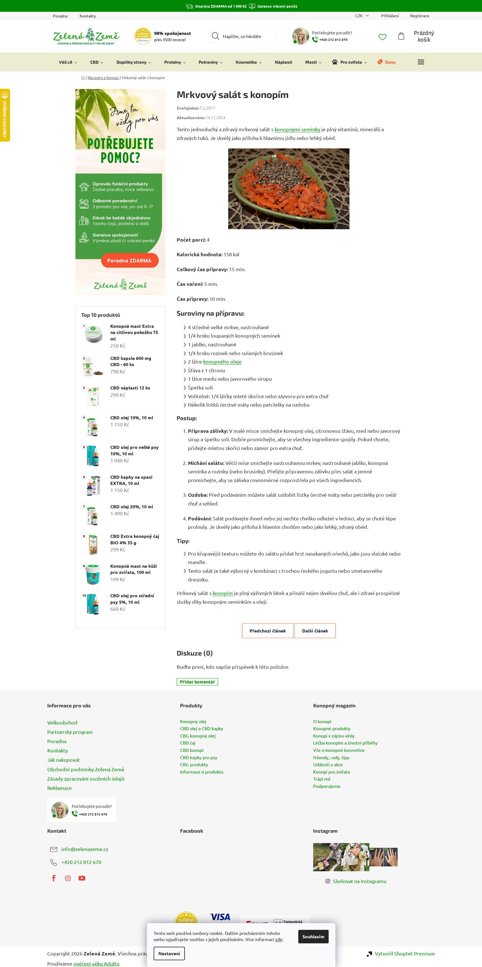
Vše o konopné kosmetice (339, 750)
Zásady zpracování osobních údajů (85, 778)
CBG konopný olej (198, 735)
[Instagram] (67, 878)
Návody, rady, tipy (331, 757)
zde (279, 939)
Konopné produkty (331, 728)
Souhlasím (313, 936)
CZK (359, 15)
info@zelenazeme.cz (84, 849)
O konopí (322, 721)
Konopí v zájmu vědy (334, 735)
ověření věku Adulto (96, 963)
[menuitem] (68, 62)
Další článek (315, 631)
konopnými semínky (297, 129)
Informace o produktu (201, 771)
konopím (223, 593)
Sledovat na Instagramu (359, 881)
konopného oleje (222, 361)
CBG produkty (194, 764)
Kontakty (88, 15)
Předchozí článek (268, 631)
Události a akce (328, 764)
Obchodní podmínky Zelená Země (85, 769)
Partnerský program (70, 732)
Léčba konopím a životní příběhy (345, 742)
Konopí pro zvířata (331, 771)
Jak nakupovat (63, 760)
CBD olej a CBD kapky (201, 728)
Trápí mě (322, 778)
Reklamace (59, 788)
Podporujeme (326, 786)
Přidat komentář (197, 682)
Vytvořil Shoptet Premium (405, 953)
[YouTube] (81, 878)
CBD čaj (187, 742)
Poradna (60, 15)
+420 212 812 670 (81, 862)
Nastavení (169, 953)
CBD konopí (191, 750)
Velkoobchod (62, 722)
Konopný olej (193, 721)
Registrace (419, 15)
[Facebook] (53, 878)
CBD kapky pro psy (198, 757)
